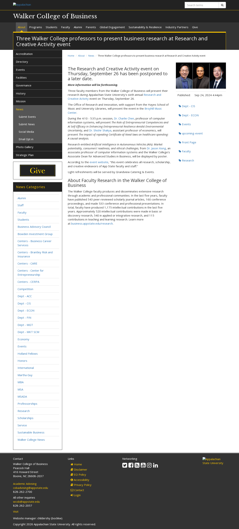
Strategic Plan (25, 155)
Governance (23, 85)
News (91, 55)
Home (71, 55)
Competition (25, 289)
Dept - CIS (188, 106)
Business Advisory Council (34, 226)
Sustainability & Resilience (145, 27)
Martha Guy (25, 375)
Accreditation (24, 54)
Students (51, 27)
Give (195, 27)
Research (187, 160)
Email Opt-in (26, 139)
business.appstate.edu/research (92, 223)
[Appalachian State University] (65, 5)
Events (186, 124)
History (21, 93)
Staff (21, 205)
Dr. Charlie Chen (124, 118)
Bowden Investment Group (35, 234)
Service (22, 425)
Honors (22, 360)
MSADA (22, 396)
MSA (20, 389)
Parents (91, 27)
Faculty (65, 27)
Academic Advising (25, 484)
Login (77, 495)
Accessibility (81, 480)
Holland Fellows (28, 353)
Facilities (21, 77)
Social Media (26, 131)
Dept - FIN (24, 317)
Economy (23, 339)
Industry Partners (176, 27)
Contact (78, 490)
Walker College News (31, 439)
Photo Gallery (24, 147)
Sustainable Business (31, 432)
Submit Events (27, 117)
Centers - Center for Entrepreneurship (31, 272)
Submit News (27, 124)
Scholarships (25, 418)
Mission (21, 101)
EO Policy (79, 474)
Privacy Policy (82, 485)
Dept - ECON (190, 115)
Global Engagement (112, 27)
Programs (35, 27)
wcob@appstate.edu (26, 501)
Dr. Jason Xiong (156, 148)
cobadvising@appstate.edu (30, 488)
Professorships (27, 403)
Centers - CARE (27, 263)
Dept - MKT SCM (28, 332)
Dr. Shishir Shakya (100, 130)
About (21, 27)
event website (99, 162)
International (26, 368)
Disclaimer (80, 469)
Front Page (188, 142)
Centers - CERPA (28, 282)
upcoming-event (192, 133)
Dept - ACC (25, 296)
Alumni (78, 27)
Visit (15, 511)
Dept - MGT (25, 325)
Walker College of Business (55, 16)
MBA (21, 382)
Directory (22, 61)
